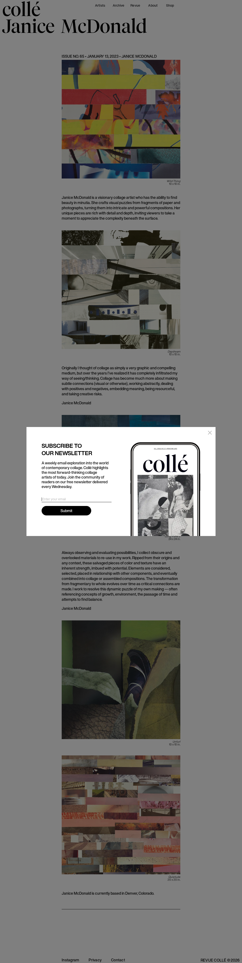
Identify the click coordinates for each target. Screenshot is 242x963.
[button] (209, 433)
